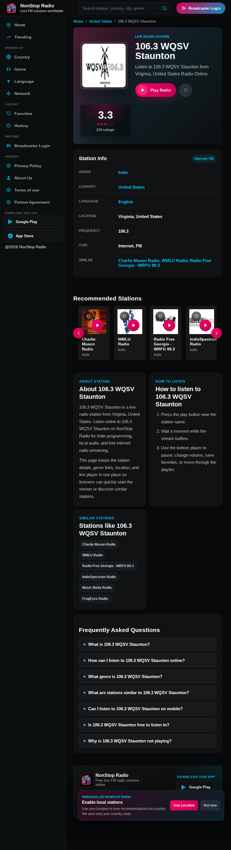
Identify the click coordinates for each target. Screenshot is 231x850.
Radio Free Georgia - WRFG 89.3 (164, 344)
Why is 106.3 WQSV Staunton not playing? (130, 740)
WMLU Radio (175, 260)
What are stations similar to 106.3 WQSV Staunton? (138, 692)
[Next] (216, 333)
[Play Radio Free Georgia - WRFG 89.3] (169, 325)
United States (100, 21)
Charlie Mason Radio (138, 260)
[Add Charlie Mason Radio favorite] (88, 316)
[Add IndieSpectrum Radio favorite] (196, 316)
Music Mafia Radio (97, 588)
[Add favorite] (185, 90)
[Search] (164, 8)
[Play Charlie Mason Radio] (97, 325)
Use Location (184, 805)
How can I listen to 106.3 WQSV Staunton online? (136, 660)
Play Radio (160, 90)
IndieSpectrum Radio (99, 577)
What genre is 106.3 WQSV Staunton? (125, 676)
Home (78, 21)
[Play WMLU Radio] (133, 325)
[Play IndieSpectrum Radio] (205, 325)
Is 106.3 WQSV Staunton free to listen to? (128, 724)
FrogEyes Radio (95, 599)
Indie (123, 172)
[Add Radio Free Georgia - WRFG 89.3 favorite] (160, 316)
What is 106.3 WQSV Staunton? (119, 644)
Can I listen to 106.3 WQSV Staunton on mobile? (135, 708)
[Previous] (78, 333)
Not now (210, 805)
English (125, 201)
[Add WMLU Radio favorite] (124, 316)
